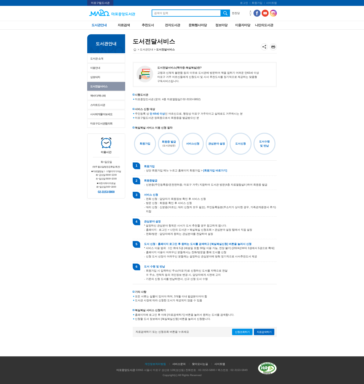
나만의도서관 (264, 25)
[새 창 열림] (273, 46)
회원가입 (257, 2)
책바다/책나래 (98, 95)
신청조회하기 (242, 331)
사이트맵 (271, 2)
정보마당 (221, 25)
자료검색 (124, 25)
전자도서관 (172, 25)
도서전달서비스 (98, 86)
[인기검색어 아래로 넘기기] (250, 15)
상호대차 (95, 77)
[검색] (225, 13)
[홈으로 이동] (134, 49)
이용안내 (95, 67)
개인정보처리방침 (155, 363)
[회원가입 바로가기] (215, 170)
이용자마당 (242, 25)
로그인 (244, 2)
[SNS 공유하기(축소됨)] (264, 46)
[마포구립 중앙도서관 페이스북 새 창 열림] (256, 13)
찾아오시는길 (200, 363)
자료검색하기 (264, 331)
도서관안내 (99, 25)
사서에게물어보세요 (101, 114)
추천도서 (148, 25)
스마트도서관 (97, 104)
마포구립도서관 (100, 2)
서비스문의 (179, 363)
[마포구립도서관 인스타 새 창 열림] (273, 13)
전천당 (236, 13)
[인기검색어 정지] (250, 13)
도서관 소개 (96, 58)
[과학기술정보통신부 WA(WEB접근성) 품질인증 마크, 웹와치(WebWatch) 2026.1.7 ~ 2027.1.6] (267, 368)
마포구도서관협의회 (101, 123)
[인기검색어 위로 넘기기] (250, 11)
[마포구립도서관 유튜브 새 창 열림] (265, 13)
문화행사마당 (198, 25)
